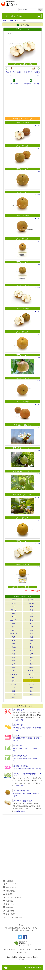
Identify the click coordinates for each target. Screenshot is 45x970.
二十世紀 (13, 684)
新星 (31, 650)
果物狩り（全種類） (14, 897)
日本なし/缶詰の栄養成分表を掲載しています (27, 769)
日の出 (31, 687)
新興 (31, 647)
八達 (13, 687)
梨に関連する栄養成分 (21, 766)
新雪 (13, 654)
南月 (31, 677)
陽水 (13, 698)
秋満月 (31, 606)
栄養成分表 (10, 890)
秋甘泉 (14, 603)
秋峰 (31, 640)
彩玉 (31, 633)
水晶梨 (31, 657)
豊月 (13, 691)
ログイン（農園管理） (14, 917)
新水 (13, 650)
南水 (13, 681)
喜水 (31, 623)
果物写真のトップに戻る (31, 84)
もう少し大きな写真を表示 (22, 64)
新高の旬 (16, 735)
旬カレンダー (11, 887)
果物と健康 (10, 914)
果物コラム (10, 904)
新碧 (13, 657)
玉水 (31, 627)
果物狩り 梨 (18, 725)
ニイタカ (9, 75)
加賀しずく (13, 620)
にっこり (31, 684)
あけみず (13, 610)
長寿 (13, 667)
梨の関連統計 (18, 745)
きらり (14, 627)
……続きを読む (18, 720)
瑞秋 (13, 660)
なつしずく (31, 671)
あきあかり (31, 600)
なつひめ (31, 674)
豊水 (31, 691)
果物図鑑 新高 (18, 710)
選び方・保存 (11, 884)
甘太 (31, 620)
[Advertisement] (22, 101)
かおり (31, 616)
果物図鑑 (9, 880)
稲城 (13, 613)
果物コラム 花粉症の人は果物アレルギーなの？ (27, 774)
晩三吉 (14, 616)
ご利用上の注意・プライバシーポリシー (24, 927)
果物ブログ (10, 910)
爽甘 (31, 660)
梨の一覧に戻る (15, 84)
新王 (31, 643)
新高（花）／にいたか (22, 425)
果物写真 (13, 20)
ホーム (5, 20)
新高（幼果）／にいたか (22, 448)
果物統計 (9, 894)
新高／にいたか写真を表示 (14, 72)
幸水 (31, 630)
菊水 (13, 623)
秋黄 (13, 637)
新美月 (31, 654)
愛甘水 (14, 600)
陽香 (31, 694)
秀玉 (31, 637)
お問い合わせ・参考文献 (23, 930)
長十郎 (31, 667)
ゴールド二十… (13, 633)
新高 (31, 681)
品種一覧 (9, 907)
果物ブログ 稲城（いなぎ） (23, 801)
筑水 (31, 664)
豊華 (13, 694)
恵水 (13, 630)
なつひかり (13, 674)
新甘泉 (14, 647)
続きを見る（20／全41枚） (21, 587)
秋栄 (13, 606)
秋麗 (13, 643)
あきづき (31, 603)
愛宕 (31, 610)
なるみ (14, 677)
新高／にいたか (22, 122)
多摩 (13, 664)
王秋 (31, 613)
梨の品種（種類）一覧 (21, 790)
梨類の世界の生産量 (20, 756)
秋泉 (13, 640)
